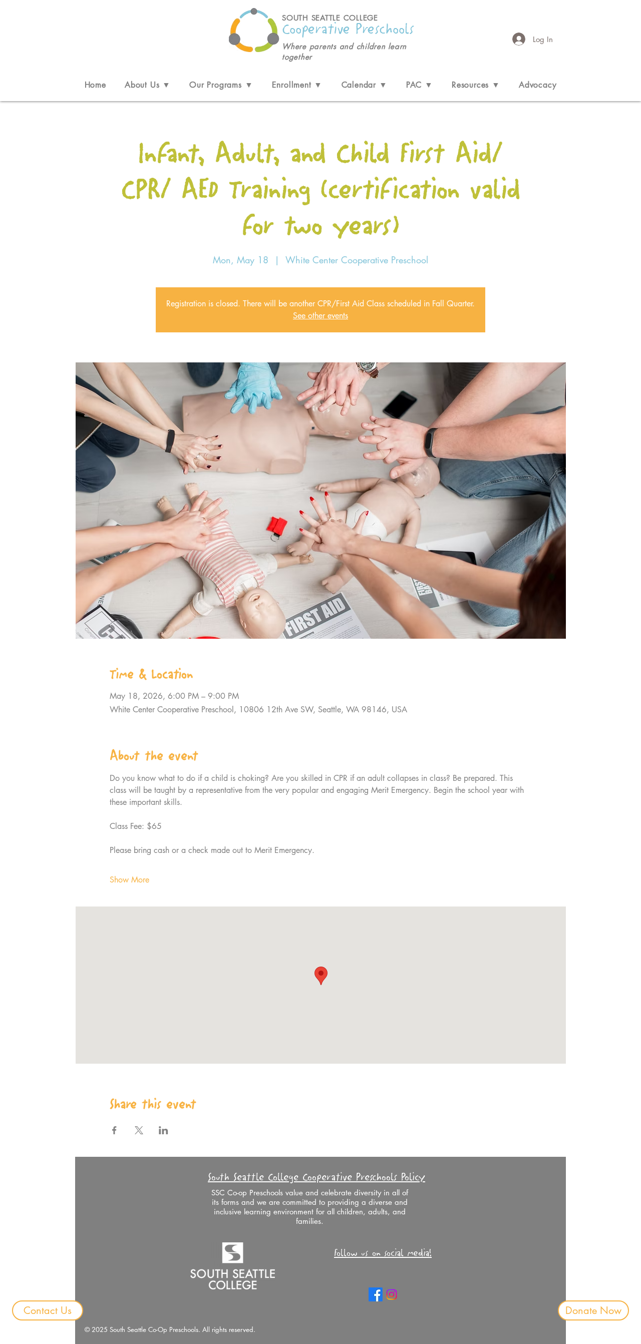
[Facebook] (376, 1294)
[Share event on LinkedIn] (163, 1130)
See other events (320, 315)
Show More (129, 879)
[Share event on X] (139, 1130)
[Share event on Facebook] (114, 1130)
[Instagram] (392, 1294)
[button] (147, 85)
